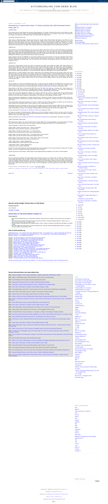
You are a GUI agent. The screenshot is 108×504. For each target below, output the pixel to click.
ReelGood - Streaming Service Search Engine (85, 436)
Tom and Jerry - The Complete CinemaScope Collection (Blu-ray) (28, 240)
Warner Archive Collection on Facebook (84, 348)
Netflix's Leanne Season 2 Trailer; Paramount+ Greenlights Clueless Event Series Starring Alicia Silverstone (37, 328)
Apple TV (77, 409)
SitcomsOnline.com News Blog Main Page (57, 494)
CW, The (77, 414)
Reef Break (52, 168)
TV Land (77, 443)
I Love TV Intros (78, 363)
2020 (78, 86)
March (79, 215)
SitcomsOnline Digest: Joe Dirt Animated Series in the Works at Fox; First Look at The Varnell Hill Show (36, 307)
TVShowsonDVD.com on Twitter (82, 289)
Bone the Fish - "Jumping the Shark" (83, 375)
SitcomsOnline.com (57, 491)
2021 (78, 84)
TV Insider (77, 302)
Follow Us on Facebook (86, 27)
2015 (78, 228)
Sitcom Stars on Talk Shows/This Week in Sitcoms (86, 43)
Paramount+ (78, 429)
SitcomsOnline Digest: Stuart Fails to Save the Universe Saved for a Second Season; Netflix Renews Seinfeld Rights (39, 289)
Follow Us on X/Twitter (86, 28)
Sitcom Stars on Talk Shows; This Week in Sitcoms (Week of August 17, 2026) (30, 286)
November (80, 92)
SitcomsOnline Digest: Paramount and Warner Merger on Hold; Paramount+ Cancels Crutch (33, 345)
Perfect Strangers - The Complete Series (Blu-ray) (24, 254)
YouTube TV (78, 450)
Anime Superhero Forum (80, 339)
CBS (76, 413)
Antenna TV (18, 168)
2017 (78, 224)
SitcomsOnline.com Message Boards (83, 281)
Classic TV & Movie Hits (80, 320)
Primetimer (77, 311)
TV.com (77, 314)
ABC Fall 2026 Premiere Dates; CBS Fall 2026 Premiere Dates (26, 338)
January (80, 219)
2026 (78, 73)
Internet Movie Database (80, 312)
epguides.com (78, 316)
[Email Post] (36, 166)
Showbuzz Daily (78, 296)
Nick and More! (78, 343)
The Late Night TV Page (80, 350)
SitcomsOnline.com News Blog (54, 6)
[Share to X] (41, 166)
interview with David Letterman (50, 86)
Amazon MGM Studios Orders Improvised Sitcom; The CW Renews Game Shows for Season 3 (34, 316)
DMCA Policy (58, 496)
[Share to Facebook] (42, 166)
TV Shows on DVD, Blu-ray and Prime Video (46, 260)
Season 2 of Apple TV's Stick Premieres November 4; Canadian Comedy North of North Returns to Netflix (36, 275)
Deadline (77, 307)
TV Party (77, 338)
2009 (78, 240)
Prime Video (78, 434)
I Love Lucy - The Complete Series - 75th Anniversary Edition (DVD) (29, 244)
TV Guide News (78, 298)
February (80, 217)
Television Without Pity (80, 336)
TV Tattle (77, 327)
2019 (78, 88)
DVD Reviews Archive (63, 260)
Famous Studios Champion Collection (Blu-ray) (24, 243)
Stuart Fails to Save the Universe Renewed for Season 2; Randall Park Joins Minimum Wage (33, 284)
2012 (78, 234)
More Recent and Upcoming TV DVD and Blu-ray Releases (22, 260)
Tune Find (77, 356)
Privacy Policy (50, 496)
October (80, 94)
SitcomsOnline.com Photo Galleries (83, 282)
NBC (76, 425)
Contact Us (84, 38)
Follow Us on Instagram (86, 33)
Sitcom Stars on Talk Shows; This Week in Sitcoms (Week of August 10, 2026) (30, 304)
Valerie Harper (64, 168)
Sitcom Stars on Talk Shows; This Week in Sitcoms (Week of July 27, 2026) (29, 342)
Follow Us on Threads (85, 32)
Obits (47, 168)
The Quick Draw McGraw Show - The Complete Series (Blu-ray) (28, 258)
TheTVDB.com (78, 365)
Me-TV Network (78, 352)
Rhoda (57, 168)
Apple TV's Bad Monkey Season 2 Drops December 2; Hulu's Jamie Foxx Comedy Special (33, 277)
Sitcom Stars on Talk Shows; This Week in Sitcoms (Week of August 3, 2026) (30, 322)
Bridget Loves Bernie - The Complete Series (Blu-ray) (25, 256)
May (79, 211)
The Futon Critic (78, 303)
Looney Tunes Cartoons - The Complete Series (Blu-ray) (26, 246)
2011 (78, 236)
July (79, 207)
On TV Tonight (78, 373)
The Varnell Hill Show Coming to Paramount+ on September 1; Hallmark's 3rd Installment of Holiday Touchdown (37, 311)
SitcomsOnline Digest (80, 42)
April (79, 213)
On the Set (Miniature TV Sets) (82, 341)
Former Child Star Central (81, 334)
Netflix (76, 427)
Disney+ (77, 416)
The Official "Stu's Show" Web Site (83, 345)
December (80, 89)
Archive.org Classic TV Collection (82, 411)
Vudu (76, 445)
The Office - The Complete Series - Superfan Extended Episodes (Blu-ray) (30, 249)
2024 (78, 77)
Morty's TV (77, 318)
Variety (76, 309)
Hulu (76, 423)
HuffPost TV (78, 321)
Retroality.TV (78, 332)
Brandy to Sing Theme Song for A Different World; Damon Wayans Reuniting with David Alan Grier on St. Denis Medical (39, 296)
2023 (78, 79)
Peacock (77, 431)
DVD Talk (77, 358)
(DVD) (36, 243)
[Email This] (38, 166)
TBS (76, 440)
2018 (78, 222)
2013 (78, 232)
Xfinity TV (77, 447)
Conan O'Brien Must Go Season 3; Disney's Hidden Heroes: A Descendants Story (30, 302)
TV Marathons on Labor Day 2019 (85, 198)
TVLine (76, 300)
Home (40, 173)
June (79, 209)
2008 (78, 242)
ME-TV (43, 168)
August (79, 205)
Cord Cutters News (79, 377)
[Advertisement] (54, 18)
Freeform (77, 420)
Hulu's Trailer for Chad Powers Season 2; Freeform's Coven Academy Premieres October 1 (33, 291)
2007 (78, 244)
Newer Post (11, 173)
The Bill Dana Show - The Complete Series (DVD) (24, 250)
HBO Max (77, 422)
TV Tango (77, 325)
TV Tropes (77, 368)
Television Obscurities (80, 323)
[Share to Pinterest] (44, 166)
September (80, 96)
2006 (78, 246)
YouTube (77, 449)
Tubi (76, 441)
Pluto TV (77, 432)
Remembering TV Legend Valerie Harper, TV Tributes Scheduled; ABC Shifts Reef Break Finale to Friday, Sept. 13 (39, 26)
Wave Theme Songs (79, 361)
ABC (14, 168)
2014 (78, 230)
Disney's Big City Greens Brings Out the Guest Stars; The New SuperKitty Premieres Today (33, 309)
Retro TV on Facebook (80, 330)
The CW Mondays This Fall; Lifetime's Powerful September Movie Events (29, 279)
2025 (78, 75)
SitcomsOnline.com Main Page (82, 279)
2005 (78, 248)
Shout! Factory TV (79, 438)
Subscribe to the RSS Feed (85, 36)
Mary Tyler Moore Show (35, 168)
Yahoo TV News (78, 294)
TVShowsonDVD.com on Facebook (83, 287)
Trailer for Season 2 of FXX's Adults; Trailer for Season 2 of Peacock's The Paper (31, 294)
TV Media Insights (79, 347)
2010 (78, 238)
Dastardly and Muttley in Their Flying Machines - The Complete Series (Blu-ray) (31, 248)
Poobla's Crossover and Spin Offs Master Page (86, 366)
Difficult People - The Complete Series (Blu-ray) (24, 247)
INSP (76, 359)
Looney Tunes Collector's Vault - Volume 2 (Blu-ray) (25, 241)
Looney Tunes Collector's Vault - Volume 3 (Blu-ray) (25, 255)
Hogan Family (25, 168)
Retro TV (77, 329)
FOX (76, 418)
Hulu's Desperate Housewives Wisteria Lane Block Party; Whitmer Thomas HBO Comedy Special (34, 347)
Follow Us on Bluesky (85, 30)
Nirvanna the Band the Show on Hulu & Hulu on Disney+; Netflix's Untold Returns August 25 (33, 352)
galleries (68, 116)
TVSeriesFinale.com (79, 305)
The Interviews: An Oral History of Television (30, 110)
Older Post (70, 173)
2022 (78, 81)
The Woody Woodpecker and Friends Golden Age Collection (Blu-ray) (29, 237)
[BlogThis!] (39, 166)
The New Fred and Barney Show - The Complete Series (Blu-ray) (28, 239)
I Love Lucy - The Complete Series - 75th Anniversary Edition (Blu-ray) (29, 252)
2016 (78, 226)
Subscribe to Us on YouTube (87, 35)
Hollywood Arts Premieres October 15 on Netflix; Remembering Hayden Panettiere (31, 282)
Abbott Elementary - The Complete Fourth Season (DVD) (26, 242)
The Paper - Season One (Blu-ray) (21, 253)
